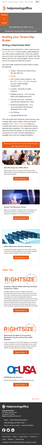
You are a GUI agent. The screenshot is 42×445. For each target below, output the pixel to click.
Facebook (3, 430)
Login (26, 1)
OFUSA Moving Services (13, 377)
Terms (15, 436)
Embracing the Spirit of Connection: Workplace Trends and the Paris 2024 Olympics (18, 337)
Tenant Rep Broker (9, 52)
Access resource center (11, 425)
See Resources (20, 218)
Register (31, 1)
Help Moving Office (17, 9)
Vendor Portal (19, 439)
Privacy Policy (6, 436)
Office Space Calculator (22, 81)
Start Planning (20, 179)
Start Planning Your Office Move (16, 168)
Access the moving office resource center (21, 31)
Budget (13, 76)
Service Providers (13, 1)
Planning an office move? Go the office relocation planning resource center (21, 145)
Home (6, 420)
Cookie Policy (23, 436)
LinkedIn (12, 430)
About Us (4, 1)
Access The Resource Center (15, 207)
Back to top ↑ (36, 399)
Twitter (8, 430)
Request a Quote (4, 19)
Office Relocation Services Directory (18, 246)
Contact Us (33, 436)
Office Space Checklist (17, 124)
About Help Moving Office (18, 420)
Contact (21, 1)
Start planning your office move (21, 27)
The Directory (20, 258)
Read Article (20, 310)
